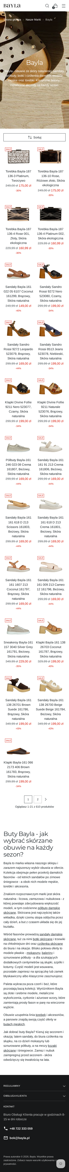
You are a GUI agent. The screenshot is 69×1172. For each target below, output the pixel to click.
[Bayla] (12, 6)
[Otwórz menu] (63, 6)
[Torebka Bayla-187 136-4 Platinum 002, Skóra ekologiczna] (51, 214)
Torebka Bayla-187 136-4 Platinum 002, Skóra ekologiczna (50, 233)
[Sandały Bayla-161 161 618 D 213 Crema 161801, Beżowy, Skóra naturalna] (51, 502)
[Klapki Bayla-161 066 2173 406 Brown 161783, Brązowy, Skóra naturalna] (18, 747)
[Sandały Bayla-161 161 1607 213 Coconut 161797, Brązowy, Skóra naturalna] (18, 565)
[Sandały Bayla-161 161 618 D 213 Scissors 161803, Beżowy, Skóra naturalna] (18, 502)
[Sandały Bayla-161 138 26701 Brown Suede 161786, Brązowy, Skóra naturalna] (18, 685)
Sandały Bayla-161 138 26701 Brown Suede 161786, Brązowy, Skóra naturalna (18, 709)
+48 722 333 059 (21, 1128)
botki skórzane (43, 939)
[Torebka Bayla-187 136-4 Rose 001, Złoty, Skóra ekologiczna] (18, 214)
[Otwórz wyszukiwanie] (47, 6)
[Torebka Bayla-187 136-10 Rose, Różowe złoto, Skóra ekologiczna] (51, 156)
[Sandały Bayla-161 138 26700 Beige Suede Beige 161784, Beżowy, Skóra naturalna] (51, 685)
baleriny (47, 953)
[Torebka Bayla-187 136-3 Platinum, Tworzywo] (18, 156)
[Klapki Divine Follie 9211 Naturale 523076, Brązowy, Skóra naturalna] (51, 387)
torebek (41, 1014)
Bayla (33, 1156)
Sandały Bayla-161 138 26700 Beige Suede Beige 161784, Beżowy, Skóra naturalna (51, 709)
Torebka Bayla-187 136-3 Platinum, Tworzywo (18, 176)
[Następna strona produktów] (45, 799)
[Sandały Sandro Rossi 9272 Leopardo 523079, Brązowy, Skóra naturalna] (18, 329)
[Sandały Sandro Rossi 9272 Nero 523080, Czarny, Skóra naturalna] (51, 271)
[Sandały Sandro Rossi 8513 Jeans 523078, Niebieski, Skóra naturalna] (51, 329)
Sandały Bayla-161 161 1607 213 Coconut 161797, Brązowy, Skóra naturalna (18, 589)
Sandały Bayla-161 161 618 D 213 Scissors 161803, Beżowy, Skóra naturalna (18, 527)
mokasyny (33, 953)
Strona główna (12, 19)
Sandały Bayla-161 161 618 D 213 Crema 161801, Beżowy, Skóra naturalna (51, 527)
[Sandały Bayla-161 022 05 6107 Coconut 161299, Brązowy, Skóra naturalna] (18, 271)
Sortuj (37, 137)
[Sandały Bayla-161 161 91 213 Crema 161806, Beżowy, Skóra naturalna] (51, 445)
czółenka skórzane (50, 943)
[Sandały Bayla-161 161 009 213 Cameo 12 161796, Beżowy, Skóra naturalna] (51, 565)
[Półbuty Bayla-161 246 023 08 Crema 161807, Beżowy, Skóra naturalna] (18, 445)
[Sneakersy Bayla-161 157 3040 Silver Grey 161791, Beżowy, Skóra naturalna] (18, 627)
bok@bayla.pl (20, 1138)
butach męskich (14, 1024)
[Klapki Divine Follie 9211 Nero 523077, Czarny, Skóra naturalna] (18, 387)
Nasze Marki (33, 19)
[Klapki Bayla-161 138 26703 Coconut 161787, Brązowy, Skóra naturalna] (51, 627)
